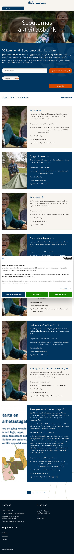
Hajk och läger (55, 309)
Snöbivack (35, 197)
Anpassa (36, 294)
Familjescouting (42, 461)
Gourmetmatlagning (40, 238)
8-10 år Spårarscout (43, 127)
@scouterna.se (20, 513)
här (61, 415)
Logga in (7, 8)
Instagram (5, 536)
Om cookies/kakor (7, 549)
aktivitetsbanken (11, 513)
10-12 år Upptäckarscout (57, 127)
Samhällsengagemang (52, 477)
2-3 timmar (40, 470)
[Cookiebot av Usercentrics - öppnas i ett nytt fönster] (64, 258)
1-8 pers (41, 124)
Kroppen (44, 351)
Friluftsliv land (37, 184)
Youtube (4, 539)
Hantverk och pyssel (39, 143)
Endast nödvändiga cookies (13, 294)
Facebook (4, 533)
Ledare (47, 132)
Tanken (44, 180)
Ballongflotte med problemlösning (47, 368)
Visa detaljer (64, 289)
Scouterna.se (20, 521)
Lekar (47, 143)
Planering (53, 396)
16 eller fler (53, 124)
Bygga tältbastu (38, 156)
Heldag (52, 470)
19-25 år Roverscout (58, 214)
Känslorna (45, 139)
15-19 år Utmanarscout (56, 130)
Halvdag (39, 136)
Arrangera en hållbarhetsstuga (45, 409)
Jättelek (34, 110)
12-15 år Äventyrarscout (45, 171)
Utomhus (52, 143)
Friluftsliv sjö (46, 309)
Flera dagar (58, 470)
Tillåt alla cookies (60, 294)
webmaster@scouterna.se (9, 518)
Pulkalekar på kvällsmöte (43, 325)
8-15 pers (46, 124)
